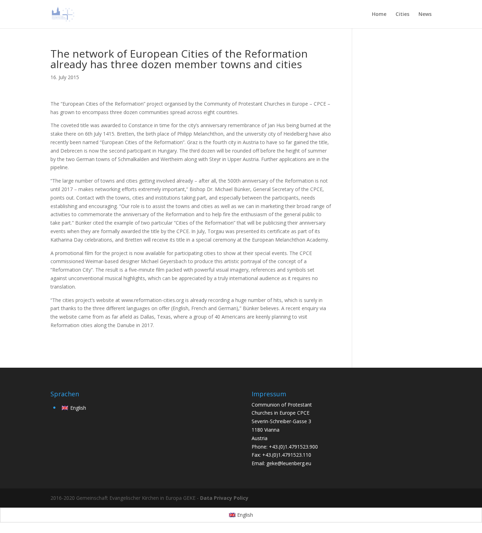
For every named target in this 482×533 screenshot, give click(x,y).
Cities (402, 14)
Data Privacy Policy (224, 497)
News (425, 14)
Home (379, 14)
